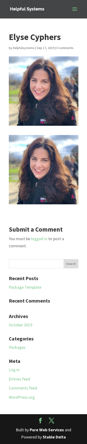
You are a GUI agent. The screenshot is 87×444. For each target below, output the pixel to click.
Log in (14, 369)
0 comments (65, 48)
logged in (39, 238)
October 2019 (20, 325)
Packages (17, 347)
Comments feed (23, 388)
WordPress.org (22, 397)
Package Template (25, 287)
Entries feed (19, 379)
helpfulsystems (24, 48)
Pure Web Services (47, 429)
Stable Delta (54, 437)
